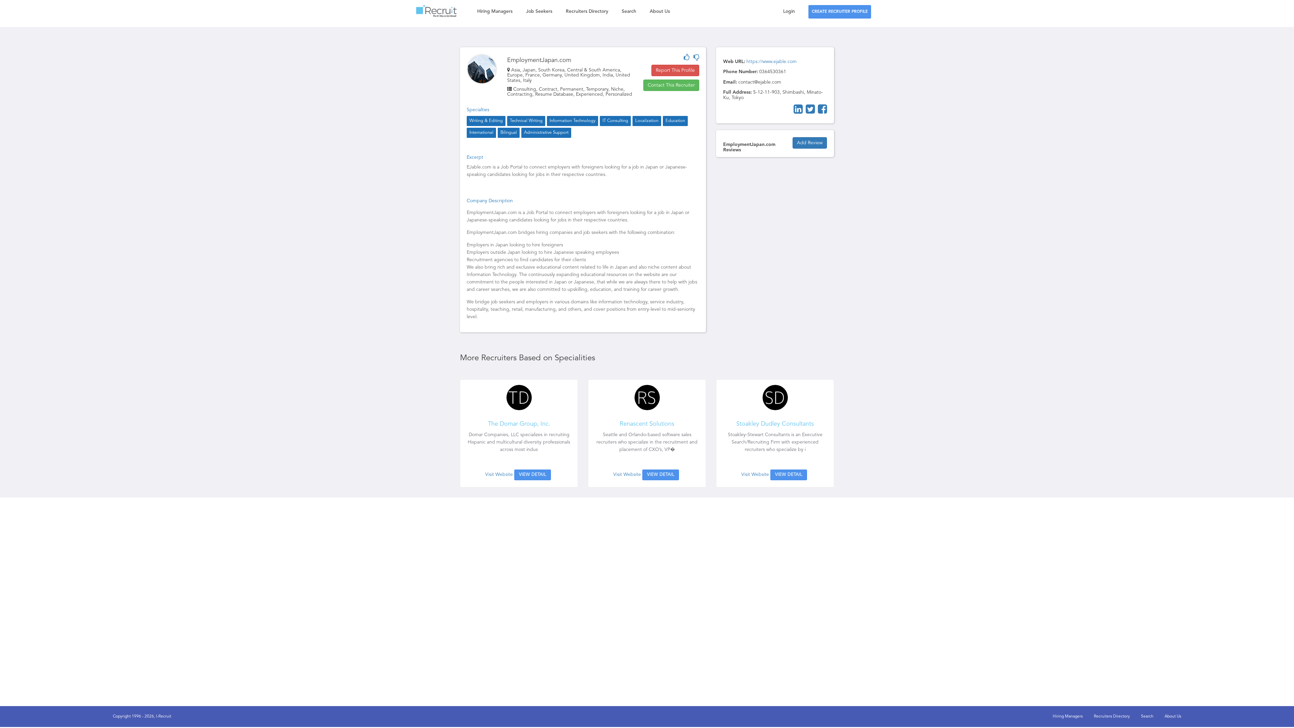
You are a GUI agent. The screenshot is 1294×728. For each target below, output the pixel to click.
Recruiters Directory (587, 11)
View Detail (532, 475)
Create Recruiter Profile (840, 12)
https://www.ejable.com (771, 61)
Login (789, 11)
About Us (660, 11)
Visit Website (499, 474)
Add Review (810, 143)
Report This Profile (675, 70)
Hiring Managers (495, 11)
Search (629, 11)
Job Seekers (539, 11)
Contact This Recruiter (671, 85)
